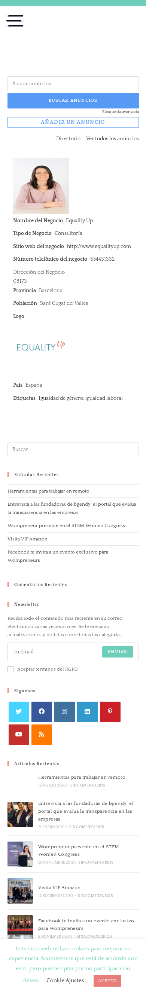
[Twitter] (19, 712)
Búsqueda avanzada (120, 112)
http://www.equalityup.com (99, 246)
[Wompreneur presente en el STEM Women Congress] (20, 854)
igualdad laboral (104, 398)
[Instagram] (64, 712)
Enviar (117, 651)
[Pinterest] (110, 712)
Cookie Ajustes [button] (65, 980)
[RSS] (41, 734)
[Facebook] (41, 712)
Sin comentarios (88, 786)
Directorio (68, 139)
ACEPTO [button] (107, 980)
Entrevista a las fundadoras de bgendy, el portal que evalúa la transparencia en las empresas (86, 811)
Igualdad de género (61, 398)
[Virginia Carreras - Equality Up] (41, 186)
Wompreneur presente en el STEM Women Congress (66, 525)
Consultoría (68, 233)
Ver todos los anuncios (112, 139)
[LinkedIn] (87, 712)
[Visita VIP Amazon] (20, 891)
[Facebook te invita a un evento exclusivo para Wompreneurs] (20, 928)
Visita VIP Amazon (27, 539)
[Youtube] (19, 734)
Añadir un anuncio (73, 122)
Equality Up (79, 221)
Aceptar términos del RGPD (47, 669)
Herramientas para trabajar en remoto (48, 491)
